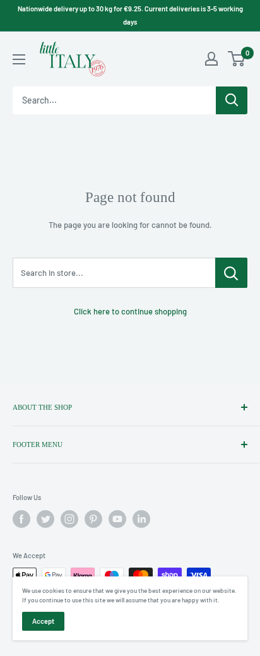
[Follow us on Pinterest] (93, 519)
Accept (43, 621)
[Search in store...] (231, 273)
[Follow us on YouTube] (117, 519)
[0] (237, 58)
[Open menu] (19, 59)
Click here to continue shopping (130, 311)
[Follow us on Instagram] (69, 519)
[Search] (231, 100)
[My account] (211, 59)
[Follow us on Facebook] (21, 519)
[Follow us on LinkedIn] (141, 519)
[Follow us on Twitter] (45, 519)
